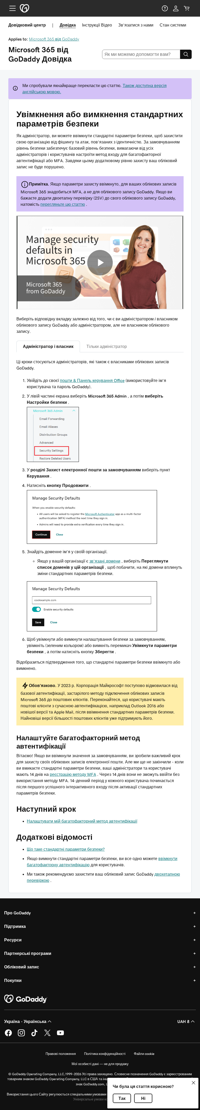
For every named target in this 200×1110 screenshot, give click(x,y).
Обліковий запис (21, 967)
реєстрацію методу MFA (73, 774)
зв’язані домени (104, 561)
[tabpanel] (100, 542)
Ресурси (13, 940)
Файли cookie (144, 1053)
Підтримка (15, 926)
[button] (193, 1082)
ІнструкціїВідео (97, 25)
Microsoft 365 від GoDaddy (54, 39)
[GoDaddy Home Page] (25, 999)
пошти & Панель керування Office (92, 380)
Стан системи (173, 25)
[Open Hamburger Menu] (10, 8)
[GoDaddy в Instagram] (21, 1035)
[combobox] (141, 54)
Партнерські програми (27, 953)
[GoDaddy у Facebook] (8, 1035)
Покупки (13, 980)
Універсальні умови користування (99, 1099)
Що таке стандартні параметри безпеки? (66, 849)
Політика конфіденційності (105, 1053)
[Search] (186, 54)
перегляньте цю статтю (62, 204)
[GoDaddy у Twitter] (47, 1035)
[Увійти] (176, 8)
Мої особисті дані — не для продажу (100, 1064)
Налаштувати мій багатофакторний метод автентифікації (82, 821)
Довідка (68, 25)
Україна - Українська (25, 1021)
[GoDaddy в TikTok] (34, 1035)
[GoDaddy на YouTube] (60, 1035)
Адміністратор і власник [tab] (48, 346)
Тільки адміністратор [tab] (106, 346)
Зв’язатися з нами (135, 25)
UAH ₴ (183, 1021)
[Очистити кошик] (186, 8)
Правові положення (61, 1053)
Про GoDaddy (17, 913)
